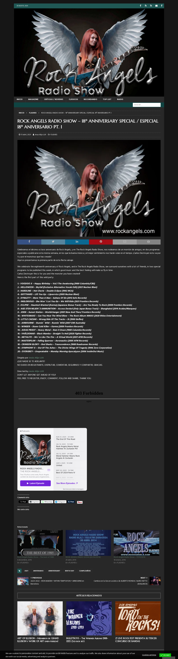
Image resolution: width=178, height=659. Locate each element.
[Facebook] (140, 5)
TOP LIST (107, 99)
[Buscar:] (147, 104)
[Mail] (156, 5)
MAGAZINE (33, 99)
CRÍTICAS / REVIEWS (53, 99)
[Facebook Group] (161, 5)
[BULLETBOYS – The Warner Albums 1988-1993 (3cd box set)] (89, 618)
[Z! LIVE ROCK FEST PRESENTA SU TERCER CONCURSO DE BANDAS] (138, 618)
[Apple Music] (151, 5)
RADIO (120, 99)
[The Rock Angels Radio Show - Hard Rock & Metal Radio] (89, 94)
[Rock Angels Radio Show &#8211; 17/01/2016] (136, 543)
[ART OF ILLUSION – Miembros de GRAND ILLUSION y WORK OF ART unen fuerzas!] (40, 618)
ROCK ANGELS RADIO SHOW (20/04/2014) (83, 557)
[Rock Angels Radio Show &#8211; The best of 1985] (40, 543)
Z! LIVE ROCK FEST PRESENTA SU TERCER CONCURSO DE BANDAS (136, 640)
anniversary (54, 571)
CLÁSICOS (73, 99)
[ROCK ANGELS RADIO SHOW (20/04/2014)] (88, 543)
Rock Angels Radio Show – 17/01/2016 (129, 557)
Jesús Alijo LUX (36, 358)
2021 (26, 571)
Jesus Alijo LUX (40, 134)
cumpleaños (85, 571)
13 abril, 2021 (26, 134)
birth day (69, 571)
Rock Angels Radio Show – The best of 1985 (35, 557)
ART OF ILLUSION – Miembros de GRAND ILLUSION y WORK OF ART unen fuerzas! (38, 640)
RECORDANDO (90, 99)
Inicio (20, 99)
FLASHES (54, 134)
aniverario (38, 571)
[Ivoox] (145, 5)
